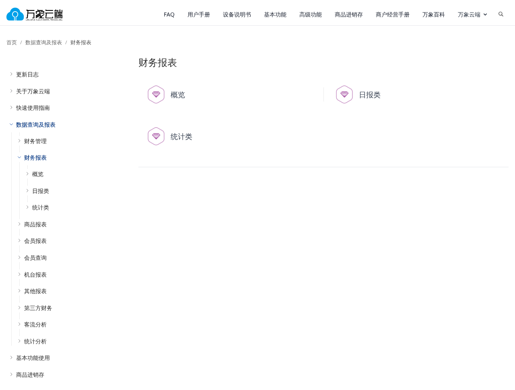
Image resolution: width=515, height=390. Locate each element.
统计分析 (35, 341)
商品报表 (35, 224)
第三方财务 (38, 308)
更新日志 (27, 74)
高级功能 (310, 14)
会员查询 (35, 257)
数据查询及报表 (43, 42)
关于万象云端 (33, 91)
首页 (11, 42)
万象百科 (433, 14)
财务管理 (35, 141)
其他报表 (35, 291)
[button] (473, 14)
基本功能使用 (33, 357)
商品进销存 (349, 14)
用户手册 (198, 14)
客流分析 (35, 324)
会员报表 (35, 240)
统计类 (40, 207)
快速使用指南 (33, 107)
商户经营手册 (393, 14)
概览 (37, 174)
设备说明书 (237, 14)
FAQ (169, 14)
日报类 (40, 191)
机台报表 (35, 274)
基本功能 (275, 14)
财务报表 (35, 157)
